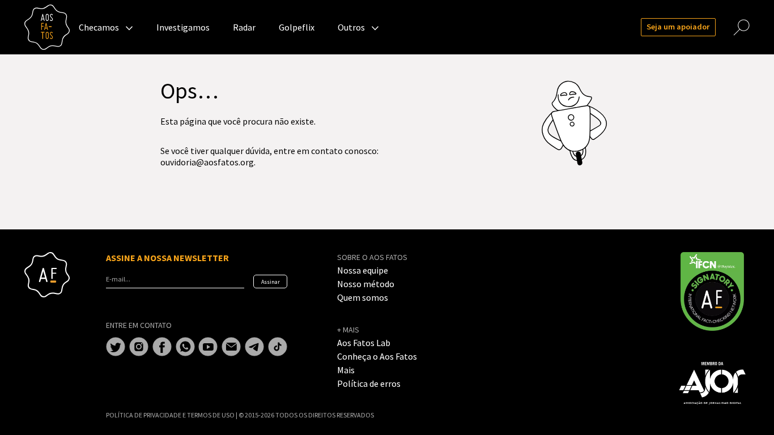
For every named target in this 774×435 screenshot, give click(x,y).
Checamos (99, 27)
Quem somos (362, 297)
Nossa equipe (362, 270)
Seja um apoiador (678, 27)
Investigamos (183, 27)
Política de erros (369, 383)
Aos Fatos (47, 27)
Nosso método (365, 283)
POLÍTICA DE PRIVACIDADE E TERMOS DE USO (171, 415)
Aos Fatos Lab (363, 342)
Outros (351, 27)
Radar (244, 27)
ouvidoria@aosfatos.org (207, 162)
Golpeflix (296, 27)
